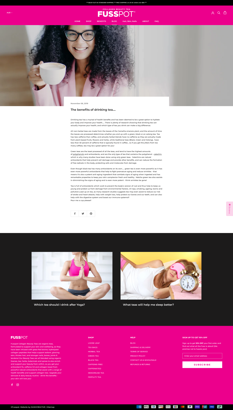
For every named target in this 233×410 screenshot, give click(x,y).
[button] (10, 402)
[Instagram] (17, 385)
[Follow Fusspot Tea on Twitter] (83, 214)
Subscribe (202, 364)
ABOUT (145, 21)
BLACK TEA (93, 360)
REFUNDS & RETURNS (140, 364)
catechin (158, 154)
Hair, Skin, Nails (130, 21)
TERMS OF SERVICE (139, 351)
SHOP (88, 21)
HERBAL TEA (94, 351)
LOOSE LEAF (94, 343)
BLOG (114, 21)
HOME (77, 21)
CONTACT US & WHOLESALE (143, 360)
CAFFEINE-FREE (95, 364)
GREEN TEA (93, 356)
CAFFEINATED (94, 368)
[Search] (218, 12)
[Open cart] (225, 12)
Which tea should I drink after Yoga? (59, 304)
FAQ (157, 21)
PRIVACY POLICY (137, 356)
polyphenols (78, 154)
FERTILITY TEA (94, 377)
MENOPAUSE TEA (96, 373)
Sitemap (50, 407)
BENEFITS (101, 21)
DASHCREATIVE (38, 407)
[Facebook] (12, 385)
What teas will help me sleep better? (148, 304)
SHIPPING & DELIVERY (140, 347)
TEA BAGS (92, 347)
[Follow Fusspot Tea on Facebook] (75, 214)
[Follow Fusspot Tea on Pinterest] (91, 214)
